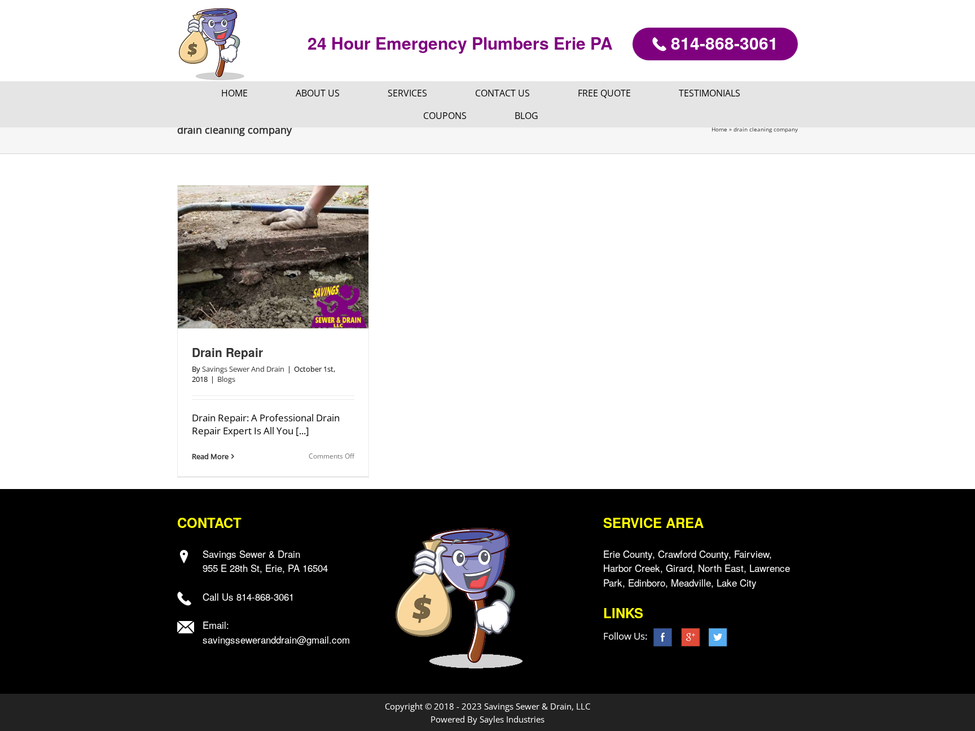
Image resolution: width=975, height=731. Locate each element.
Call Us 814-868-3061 (248, 596)
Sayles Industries (512, 719)
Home (719, 129)
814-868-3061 (722, 42)
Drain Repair (227, 352)
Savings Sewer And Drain (243, 369)
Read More (210, 456)
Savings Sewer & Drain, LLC (537, 706)
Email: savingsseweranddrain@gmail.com (276, 632)
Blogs (226, 379)
